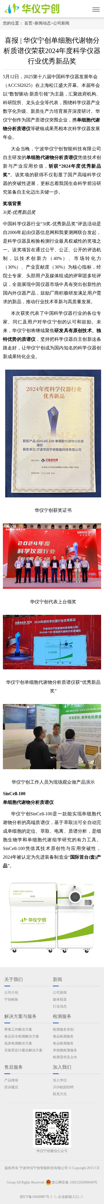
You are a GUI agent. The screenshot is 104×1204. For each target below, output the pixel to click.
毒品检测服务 (63, 1036)
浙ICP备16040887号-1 (36, 1197)
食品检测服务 (63, 1043)
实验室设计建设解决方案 (23, 1050)
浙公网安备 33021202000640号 (74, 1182)
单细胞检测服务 (65, 1050)
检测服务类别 (63, 1029)
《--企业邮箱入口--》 (68, 1197)
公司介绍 (11, 992)
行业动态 (60, 1006)
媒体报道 (60, 999)
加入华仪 (60, 1080)
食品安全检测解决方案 (21, 1036)
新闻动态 (43, 23)
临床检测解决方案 (18, 1043)
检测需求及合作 (65, 1057)
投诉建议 (11, 1087)
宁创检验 (11, 999)
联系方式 (60, 1094)
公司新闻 (61, 23)
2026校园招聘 (63, 1087)
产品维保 (11, 1080)
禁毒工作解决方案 (18, 1029)
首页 (28, 23)
